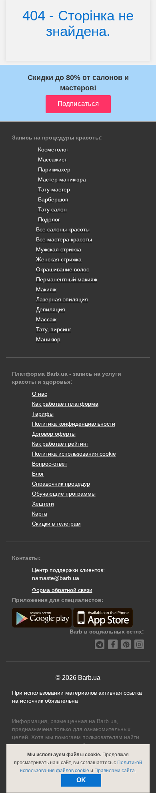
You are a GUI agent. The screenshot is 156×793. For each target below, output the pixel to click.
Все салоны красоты (63, 229)
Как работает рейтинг (60, 443)
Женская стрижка (59, 259)
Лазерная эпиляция (62, 299)
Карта (39, 513)
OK (81, 780)
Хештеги (43, 503)
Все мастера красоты (64, 239)
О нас (39, 394)
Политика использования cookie (74, 453)
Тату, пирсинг (53, 329)
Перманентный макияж (66, 279)
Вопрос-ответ (49, 463)
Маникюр (48, 339)
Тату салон (52, 209)
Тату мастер (54, 189)
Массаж (46, 319)
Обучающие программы (64, 493)
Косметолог (53, 149)
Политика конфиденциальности (73, 423)
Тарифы (43, 413)
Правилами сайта (114, 770)
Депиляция (50, 309)
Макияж (46, 289)
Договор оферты (54, 433)
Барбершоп (53, 199)
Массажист (52, 159)
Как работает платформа (65, 403)
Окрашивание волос (62, 269)
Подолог (49, 219)
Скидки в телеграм (56, 523)
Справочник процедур (61, 483)
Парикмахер (54, 169)
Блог (38, 473)
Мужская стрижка (58, 249)
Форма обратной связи (62, 590)
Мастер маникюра (62, 179)
